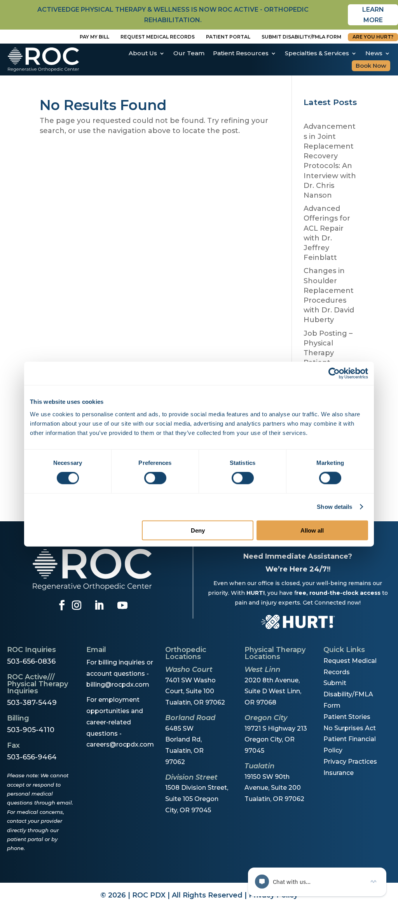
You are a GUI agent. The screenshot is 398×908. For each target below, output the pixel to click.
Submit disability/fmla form (301, 37)
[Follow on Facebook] (62, 605)
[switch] (155, 478)
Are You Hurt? (373, 37)
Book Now (371, 65)
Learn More (373, 15)
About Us (143, 53)
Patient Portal (228, 37)
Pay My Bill (94, 37)
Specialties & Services (317, 53)
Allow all (312, 530)
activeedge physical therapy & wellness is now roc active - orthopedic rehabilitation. (173, 15)
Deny (198, 530)
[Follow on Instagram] (76, 605)
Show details (334, 506)
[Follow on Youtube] (122, 605)
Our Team (188, 53)
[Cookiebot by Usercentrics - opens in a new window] (334, 373)
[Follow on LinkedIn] (99, 605)
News (373, 53)
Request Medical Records (157, 37)
